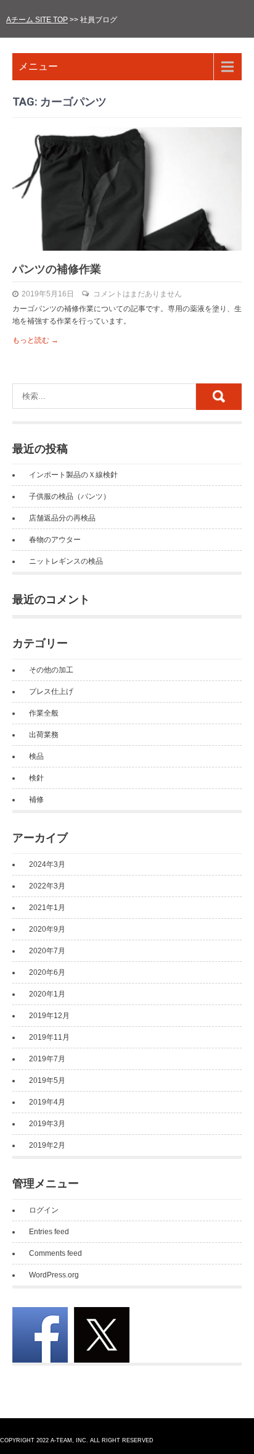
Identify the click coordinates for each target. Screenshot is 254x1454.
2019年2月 (47, 1145)
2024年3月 (47, 864)
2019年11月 (49, 1037)
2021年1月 (47, 907)
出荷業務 (44, 734)
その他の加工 (51, 670)
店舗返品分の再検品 (62, 518)
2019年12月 (49, 1015)
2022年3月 (47, 886)
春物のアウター (55, 539)
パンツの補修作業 (56, 268)
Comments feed (55, 1253)
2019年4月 (47, 1102)
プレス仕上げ (51, 691)
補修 (36, 799)
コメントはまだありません (137, 294)
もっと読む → (35, 340)
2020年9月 (47, 929)
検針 (36, 778)
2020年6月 (47, 972)
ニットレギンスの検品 (66, 561)
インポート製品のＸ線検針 (73, 474)
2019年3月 (47, 1123)
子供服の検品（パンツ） (69, 496)
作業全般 (44, 713)
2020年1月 (47, 994)
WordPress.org (54, 1275)
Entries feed (49, 1231)
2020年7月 (47, 950)
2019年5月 (47, 1080)
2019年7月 (47, 1059)
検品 (36, 756)
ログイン (44, 1210)
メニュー (38, 66)
